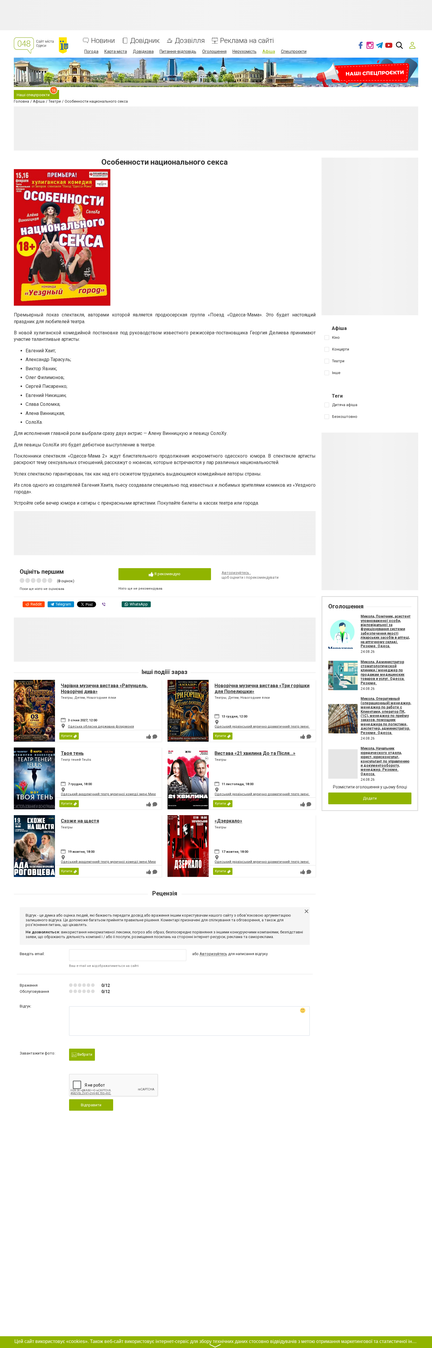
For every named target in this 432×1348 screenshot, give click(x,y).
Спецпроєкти (294, 51)
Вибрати (84, 1054)
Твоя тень (72, 753)
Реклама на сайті (247, 41)
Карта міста (115, 51)
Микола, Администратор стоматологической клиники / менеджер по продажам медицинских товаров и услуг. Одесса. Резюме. (383, 672)
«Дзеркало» (228, 821)
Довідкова (143, 51)
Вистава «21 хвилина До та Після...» (255, 753)
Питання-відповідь (178, 51)
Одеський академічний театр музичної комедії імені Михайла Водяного (120, 794)
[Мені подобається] (148, 736)
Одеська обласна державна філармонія (101, 726)
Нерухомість (244, 51)
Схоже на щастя (80, 821)
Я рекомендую (166, 574)
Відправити (91, 1105)
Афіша (268, 51)
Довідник (145, 41)
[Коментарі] (155, 736)
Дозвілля (190, 41)
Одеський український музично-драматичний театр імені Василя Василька (276, 726)
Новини (103, 41)
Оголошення (214, 51)
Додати (370, 798)
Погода (91, 51)
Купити (66, 736)
